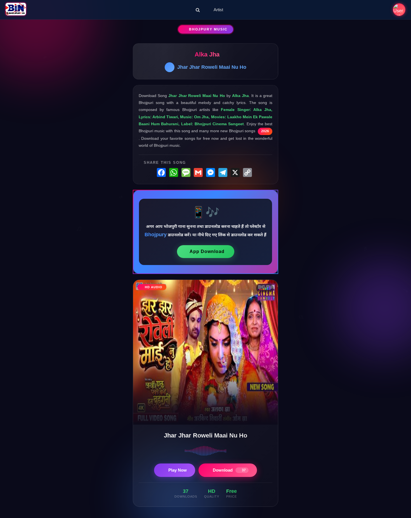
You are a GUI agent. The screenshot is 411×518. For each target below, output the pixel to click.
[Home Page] (16, 9)
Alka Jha (207, 54)
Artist (218, 9)
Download (229, 470)
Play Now (177, 470)
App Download (207, 251)
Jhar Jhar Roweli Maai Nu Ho (211, 67)
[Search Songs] (197, 9)
